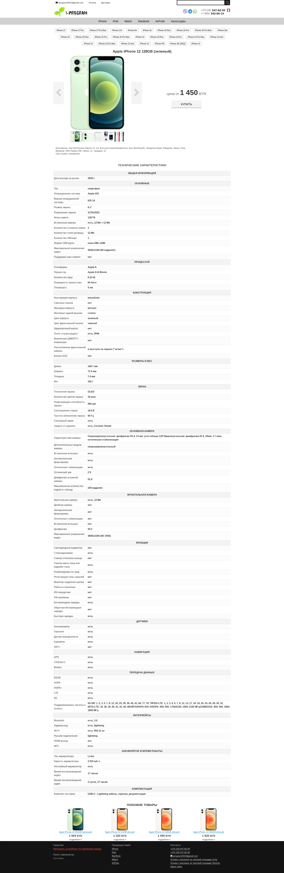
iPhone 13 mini (216, 37)
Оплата (92, 2)
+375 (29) (213, 10)
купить (186, 104)
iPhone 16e (222, 30)
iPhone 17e (117, 30)
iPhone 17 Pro (77, 30)
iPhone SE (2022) (177, 44)
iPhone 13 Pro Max (107, 44)
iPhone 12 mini (127, 44)
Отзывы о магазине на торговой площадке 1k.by (193, 859)
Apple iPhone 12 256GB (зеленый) (75, 832)
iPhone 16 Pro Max (203, 30)
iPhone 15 (65, 37)
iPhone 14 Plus (156, 37)
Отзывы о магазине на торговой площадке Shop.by (195, 863)
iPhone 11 (196, 44)
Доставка (105, 2)
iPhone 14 (140, 37)
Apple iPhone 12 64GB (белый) (120, 832)
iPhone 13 (88, 44)
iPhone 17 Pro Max (98, 30)
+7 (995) (212, 13)
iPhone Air (132, 30)
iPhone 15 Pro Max (121, 37)
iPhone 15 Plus (82, 37)
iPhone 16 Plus (164, 30)
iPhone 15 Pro (101, 37)
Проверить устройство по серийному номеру (77, 849)
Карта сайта (176, 866)
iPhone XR (159, 44)
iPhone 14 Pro (176, 37)
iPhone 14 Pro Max (196, 37)
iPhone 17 (61, 30)
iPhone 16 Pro (183, 30)
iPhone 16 (147, 30)
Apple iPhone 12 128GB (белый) (164, 832)
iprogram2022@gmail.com (71, 2)
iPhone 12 (144, 44)
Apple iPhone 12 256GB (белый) (208, 832)
